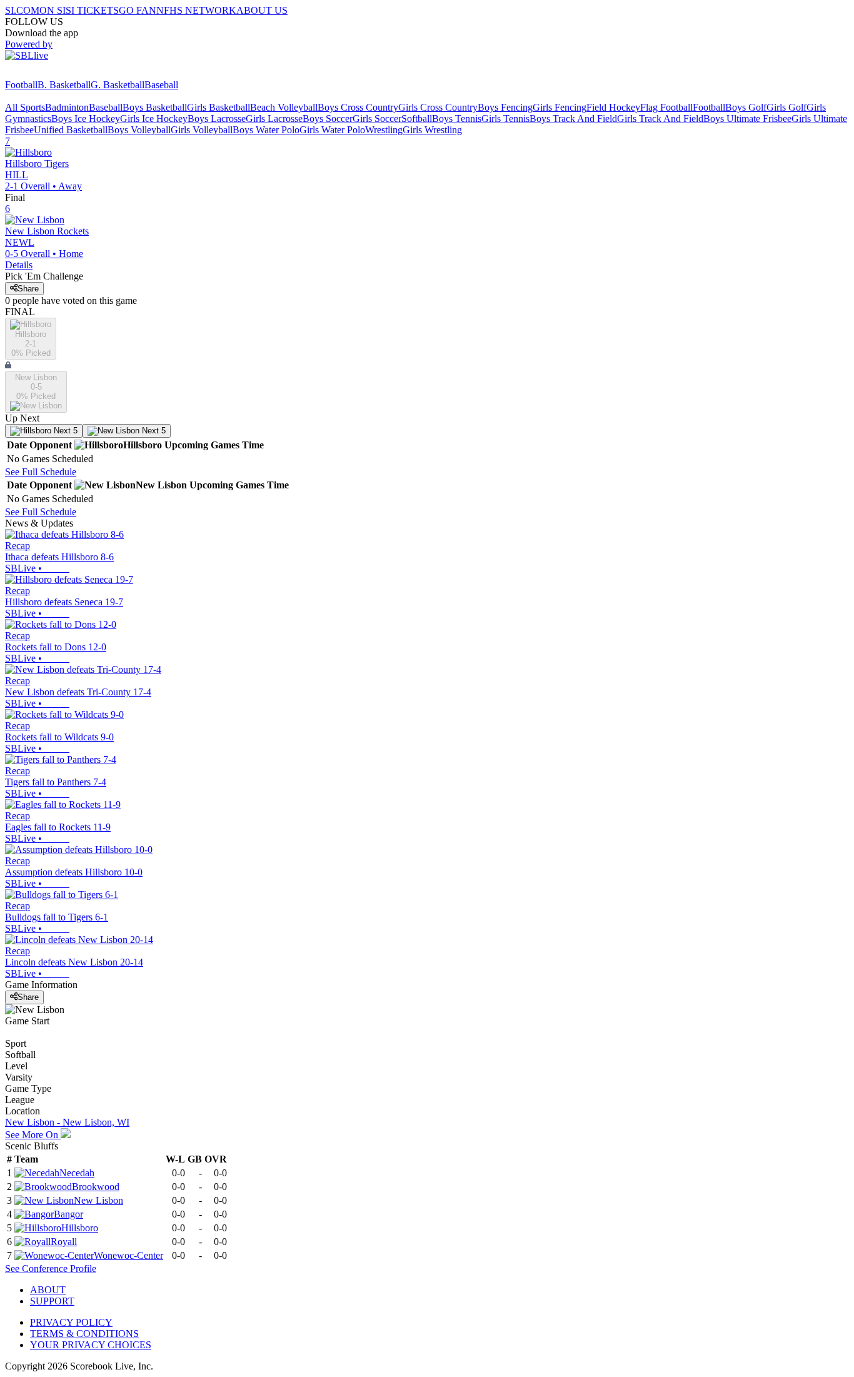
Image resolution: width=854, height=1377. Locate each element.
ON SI (52, 10)
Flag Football (666, 107)
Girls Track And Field (660, 118)
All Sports (25, 107)
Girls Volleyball (202, 129)
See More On (33, 1134)
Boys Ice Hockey (85, 118)
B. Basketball (64, 84)
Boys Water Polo (266, 129)
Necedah (76, 1173)
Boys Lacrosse (217, 118)
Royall (64, 1241)
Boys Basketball (155, 107)
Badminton (67, 107)
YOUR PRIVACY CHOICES (90, 1344)
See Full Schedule (40, 472)
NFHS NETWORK (196, 10)
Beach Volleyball (284, 107)
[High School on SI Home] (53, 73)
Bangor (68, 1214)
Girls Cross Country (438, 107)
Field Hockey (613, 107)
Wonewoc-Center (128, 1255)
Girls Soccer (377, 118)
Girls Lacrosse (274, 118)
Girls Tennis (505, 118)
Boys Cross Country (358, 107)
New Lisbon (98, 1200)
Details (19, 265)
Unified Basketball (71, 129)
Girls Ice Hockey (154, 118)
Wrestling (384, 129)
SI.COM (22, 10)
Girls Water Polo (332, 129)
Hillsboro (79, 1228)
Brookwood (95, 1186)
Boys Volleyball (139, 129)
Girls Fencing (559, 107)
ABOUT (48, 1289)
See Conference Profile (50, 1268)
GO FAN (137, 10)
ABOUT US (262, 10)
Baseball (161, 84)
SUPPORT (52, 1301)
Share (28, 288)
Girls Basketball (218, 107)
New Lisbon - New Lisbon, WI (67, 1122)
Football (21, 84)
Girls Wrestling (432, 129)
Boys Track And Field (573, 118)
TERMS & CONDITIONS (84, 1333)
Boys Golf (745, 107)
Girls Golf (786, 107)
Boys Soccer (328, 118)
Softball (416, 118)
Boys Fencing (505, 107)
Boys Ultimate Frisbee (747, 118)
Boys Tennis (456, 118)
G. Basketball (117, 84)
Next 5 (64, 430)
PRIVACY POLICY (71, 1322)
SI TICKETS (92, 10)
